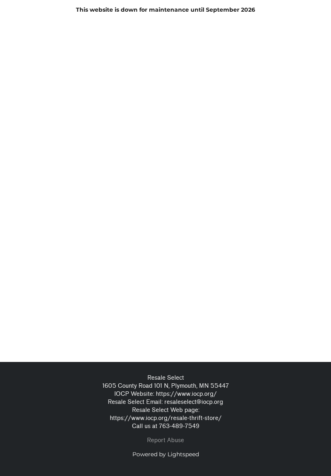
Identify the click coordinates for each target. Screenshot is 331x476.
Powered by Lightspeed (165, 454)
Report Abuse (165, 440)
